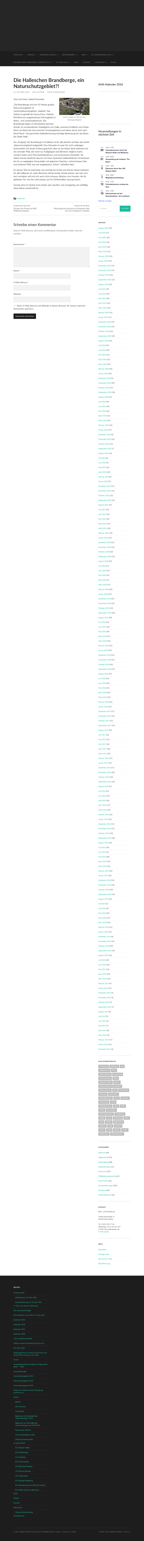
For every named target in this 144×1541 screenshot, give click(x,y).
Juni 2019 (102, 627)
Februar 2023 (103, 425)
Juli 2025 (102, 289)
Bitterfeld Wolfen (105, 1082)
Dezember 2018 (104, 655)
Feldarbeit (125, 1098)
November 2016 (104, 772)
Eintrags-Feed (103, 1254)
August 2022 (103, 453)
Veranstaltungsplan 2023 (23, 1376)
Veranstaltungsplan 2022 (25, 1435)
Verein (30, 55)
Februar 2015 (103, 871)
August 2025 (103, 284)
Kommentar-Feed (105, 1259)
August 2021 (103, 505)
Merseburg (118, 1118)
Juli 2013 (102, 960)
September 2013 (104, 951)
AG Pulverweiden (22, 1462)
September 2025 (104, 280)
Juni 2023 (102, 406)
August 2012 (103, 1012)
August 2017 (103, 730)
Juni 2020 (102, 571)
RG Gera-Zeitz (19, 1348)
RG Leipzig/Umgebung (24, 1481)
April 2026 (102, 247)
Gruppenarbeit (68, 55)
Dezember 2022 (104, 435)
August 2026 (103, 228)
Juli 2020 (102, 566)
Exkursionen (113, 1094)
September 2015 (104, 838)
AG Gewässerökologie (101, 55)
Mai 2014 (102, 913)
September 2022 (104, 449)
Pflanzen (102, 1126)
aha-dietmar (38, 92)
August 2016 (103, 786)
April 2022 (102, 472)
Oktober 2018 (103, 664)
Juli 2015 (102, 847)
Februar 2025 (103, 313)
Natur (127, 1118)
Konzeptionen (19, 1516)
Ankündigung (103, 1162)
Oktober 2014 (103, 890)
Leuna (109, 1118)
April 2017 (102, 749)
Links (76, 62)
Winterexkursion (117, 1134)
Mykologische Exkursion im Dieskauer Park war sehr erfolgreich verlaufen (72, 208)
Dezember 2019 (104, 599)
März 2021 (102, 528)
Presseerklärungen (105, 1186)
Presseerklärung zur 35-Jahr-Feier (28, 1302)
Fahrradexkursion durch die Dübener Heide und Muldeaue (117, 151)
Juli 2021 (102, 510)
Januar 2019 (103, 650)
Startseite (18, 55)
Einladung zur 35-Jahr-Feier (26, 1297)
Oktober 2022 (103, 444)
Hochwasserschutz (106, 1114)
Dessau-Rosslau (105, 1090)
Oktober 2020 (103, 552)
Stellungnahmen (104, 1195)
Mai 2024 (102, 355)
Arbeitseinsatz (104, 1070)
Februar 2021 (103, 533)
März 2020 (102, 585)
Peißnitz (108, 1122)
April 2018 (102, 692)
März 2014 (102, 922)
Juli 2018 (102, 678)
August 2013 (103, 955)
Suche (113, 62)
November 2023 (104, 383)
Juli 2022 (102, 458)
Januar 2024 (103, 373)
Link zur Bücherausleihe (23, 1339)
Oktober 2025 (103, 275)
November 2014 (104, 885)
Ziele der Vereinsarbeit (24, 1439)
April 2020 (102, 580)
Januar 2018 (103, 707)
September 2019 (104, 613)
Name (17, 271)
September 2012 (104, 1007)
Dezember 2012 (104, 993)
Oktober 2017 (103, 721)
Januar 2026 (103, 261)
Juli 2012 (102, 1016)
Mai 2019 (102, 632)
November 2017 (104, 716)
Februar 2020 (103, 589)
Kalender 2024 (19, 1324)
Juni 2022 (102, 463)
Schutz (102, 1130)
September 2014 (104, 894)
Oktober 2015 (103, 833)
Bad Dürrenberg (105, 1078)
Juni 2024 (102, 350)
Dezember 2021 (104, 486)
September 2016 (104, 782)
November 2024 (104, 327)
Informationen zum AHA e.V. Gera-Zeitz (29, 1315)
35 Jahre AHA (62, 62)
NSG (101, 1122)
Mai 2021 (102, 519)
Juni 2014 (102, 908)
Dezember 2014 (104, 880)
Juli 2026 (102, 233)
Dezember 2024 (104, 322)
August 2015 (103, 843)
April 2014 (102, 918)
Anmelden (102, 1249)
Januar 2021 (103, 538)
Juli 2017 (102, 735)
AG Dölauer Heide (22, 1448)
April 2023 (102, 416)
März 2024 (102, 364)
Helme (102, 1110)
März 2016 (102, 810)
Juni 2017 (102, 739)
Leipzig (102, 1118)
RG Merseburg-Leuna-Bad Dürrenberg (30, 1485)
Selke (109, 1130)
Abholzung (114, 1066)
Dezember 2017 (104, 711)
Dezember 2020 (104, 542)
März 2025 (102, 308)
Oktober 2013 (103, 946)
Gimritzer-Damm (105, 1106)
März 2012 (102, 1035)
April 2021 (102, 524)
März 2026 (102, 251)
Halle (123, 1106)
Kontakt (87, 62)
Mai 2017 (102, 744)
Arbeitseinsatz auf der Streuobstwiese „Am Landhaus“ (118, 194)
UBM (83, 55)
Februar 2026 (103, 256)
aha (122, 1066)
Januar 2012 (103, 1044)
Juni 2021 (102, 514)
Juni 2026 (102, 237)
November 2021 (104, 491)
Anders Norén (115, 1532)
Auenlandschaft (105, 1074)
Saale (110, 1126)
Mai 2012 (102, 1026)
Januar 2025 (103, 317)
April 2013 (102, 974)
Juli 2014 (102, 904)
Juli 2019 (102, 622)
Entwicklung (123, 1090)
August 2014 (103, 899)
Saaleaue (118, 1126)
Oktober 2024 (103, 331)
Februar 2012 (103, 1040)
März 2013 (102, 979)
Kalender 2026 (19, 1334)
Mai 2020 (102, 575)
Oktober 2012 (103, 1002)
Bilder (116, 1078)
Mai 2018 (102, 688)
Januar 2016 (103, 819)
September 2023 (104, 392)
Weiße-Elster (104, 1134)
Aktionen (102, 1153)
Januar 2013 (103, 988)
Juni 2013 (102, 965)
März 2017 (102, 754)
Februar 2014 (103, 927)
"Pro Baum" (104, 1066)
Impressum (100, 62)
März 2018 (102, 697)
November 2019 (104, 603)
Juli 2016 (102, 791)
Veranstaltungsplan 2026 (23, 1385)
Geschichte (19, 1411)
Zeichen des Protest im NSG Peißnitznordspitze (25, 208)
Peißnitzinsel (118, 1122)
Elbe (115, 1090)
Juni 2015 (102, 852)
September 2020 (104, 556)
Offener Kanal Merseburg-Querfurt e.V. (32, 62)
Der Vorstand (20, 1407)
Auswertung (117, 1074)
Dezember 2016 (104, 768)
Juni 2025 (102, 294)
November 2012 (104, 997)
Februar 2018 (103, 702)
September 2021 (104, 500)
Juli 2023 (102, 402)
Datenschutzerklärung (24, 1512)
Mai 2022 (102, 467)
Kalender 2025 (19, 1329)
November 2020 (104, 547)
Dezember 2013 (104, 937)
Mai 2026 (102, 242)
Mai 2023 (102, 411)
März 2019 (102, 641)
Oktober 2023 (103, 388)
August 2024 (103, 341)
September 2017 (104, 725)
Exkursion (103, 1094)
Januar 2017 (103, 763)
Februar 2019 (103, 646)
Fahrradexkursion (105, 1098)
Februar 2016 (103, 815)
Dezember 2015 (104, 824)
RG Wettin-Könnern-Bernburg (27, 1490)
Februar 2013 (103, 983)
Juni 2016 (102, 796)
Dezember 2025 (104, 266)
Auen (114, 1070)
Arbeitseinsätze (104, 1167)
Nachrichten (103, 1181)
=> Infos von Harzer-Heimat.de (26, 1306)
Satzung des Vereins (23, 1430)
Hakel (116, 1106)
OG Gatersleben (21, 1476)
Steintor (116, 1130)
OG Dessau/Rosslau (23, 1471)
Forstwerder (104, 1102)
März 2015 (102, 866)
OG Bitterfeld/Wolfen (24, 1466)
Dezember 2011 (104, 1049)
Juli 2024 (102, 345)
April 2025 (102, 303)
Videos (16, 1498)
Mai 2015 (102, 857)
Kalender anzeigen (105, 201)
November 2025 (104, 270)
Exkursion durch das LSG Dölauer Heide (115, 169)
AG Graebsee (20, 1457)
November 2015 (104, 829)
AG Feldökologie (21, 1452)
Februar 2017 (103, 758)
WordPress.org (104, 1264)
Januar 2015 (103, 875)
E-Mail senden (103, 1232)
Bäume (117, 1082)
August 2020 (103, 561)
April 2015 (102, 861)
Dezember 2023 (104, 378)
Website (17, 294)
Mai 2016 (102, 800)
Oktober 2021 (103, 495)
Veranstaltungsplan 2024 (23, 1381)
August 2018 (103, 674)
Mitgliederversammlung (115, 177)
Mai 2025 (102, 298)
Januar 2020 (103, 594)
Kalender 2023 (19, 1320)
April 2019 (102, 636)
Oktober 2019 (103, 608)
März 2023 (102, 420)
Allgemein (21, 198)
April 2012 (102, 1030)
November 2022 (104, 439)
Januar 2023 (103, 430)
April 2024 (102, 359)
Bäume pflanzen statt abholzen (110, 1086)
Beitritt (18, 1402)
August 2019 (103, 618)
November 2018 (104, 660)
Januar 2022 (103, 481)
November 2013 (104, 941)
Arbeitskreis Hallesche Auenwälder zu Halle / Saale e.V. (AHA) (48, 1532)
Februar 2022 (103, 477)
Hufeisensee (120, 1114)
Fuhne (113, 1102)
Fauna (117, 1098)
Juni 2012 (102, 1021)
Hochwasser (111, 1110)
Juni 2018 (102, 683)
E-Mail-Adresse (21, 283)
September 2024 (104, 336)
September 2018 (104, 669)
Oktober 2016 (103, 777)
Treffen (125, 1130)
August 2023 (103, 397)
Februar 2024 (103, 369)
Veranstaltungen (48, 55)
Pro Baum (102, 1190)
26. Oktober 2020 (21, 92)
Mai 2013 (102, 969)
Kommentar (19, 244)
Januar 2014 (103, 932)
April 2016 (102, 805)
